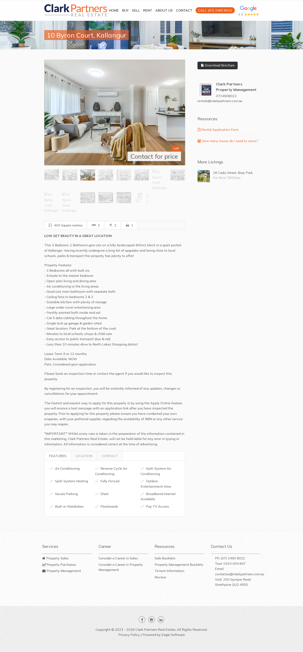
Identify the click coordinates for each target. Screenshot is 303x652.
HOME (114, 10)
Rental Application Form (219, 129)
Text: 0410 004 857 (230, 563)
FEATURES (57, 456)
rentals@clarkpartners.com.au (219, 101)
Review (160, 577)
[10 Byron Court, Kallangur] (114, 112)
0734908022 (226, 96)
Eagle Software (173, 635)
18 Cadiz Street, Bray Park (233, 173)
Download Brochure (219, 65)
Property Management (64, 571)
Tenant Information (169, 571)
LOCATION (84, 456)
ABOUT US (164, 10)
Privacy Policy (129, 635)
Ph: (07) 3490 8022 (230, 558)
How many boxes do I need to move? (229, 141)
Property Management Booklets (179, 564)
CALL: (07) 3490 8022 (215, 10)
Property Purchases (61, 564)
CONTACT (184, 10)
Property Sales (57, 558)
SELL (136, 10)
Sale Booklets (165, 558)
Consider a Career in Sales (118, 558)
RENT (147, 10)
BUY (125, 10)
